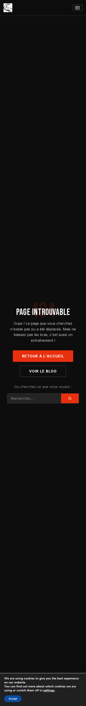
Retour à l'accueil (43, 356)
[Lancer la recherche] (70, 398)
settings (48, 690)
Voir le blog (43, 371)
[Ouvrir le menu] (77, 7)
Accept (13, 698)
